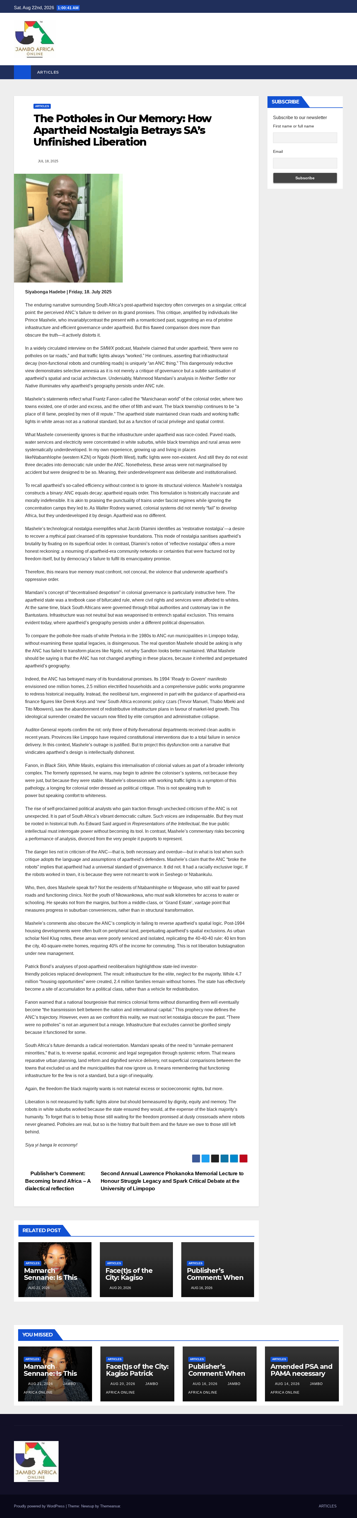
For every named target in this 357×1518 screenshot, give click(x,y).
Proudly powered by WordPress (40, 1506)
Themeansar (110, 1506)
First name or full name (293, 126)
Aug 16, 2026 (205, 1384)
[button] (339, 72)
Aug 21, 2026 (40, 1384)
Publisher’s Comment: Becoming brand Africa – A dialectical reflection (57, 1181)
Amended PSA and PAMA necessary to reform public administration (301, 1376)
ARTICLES (48, 72)
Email (278, 151)
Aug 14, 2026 (287, 1384)
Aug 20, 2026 (122, 1384)
